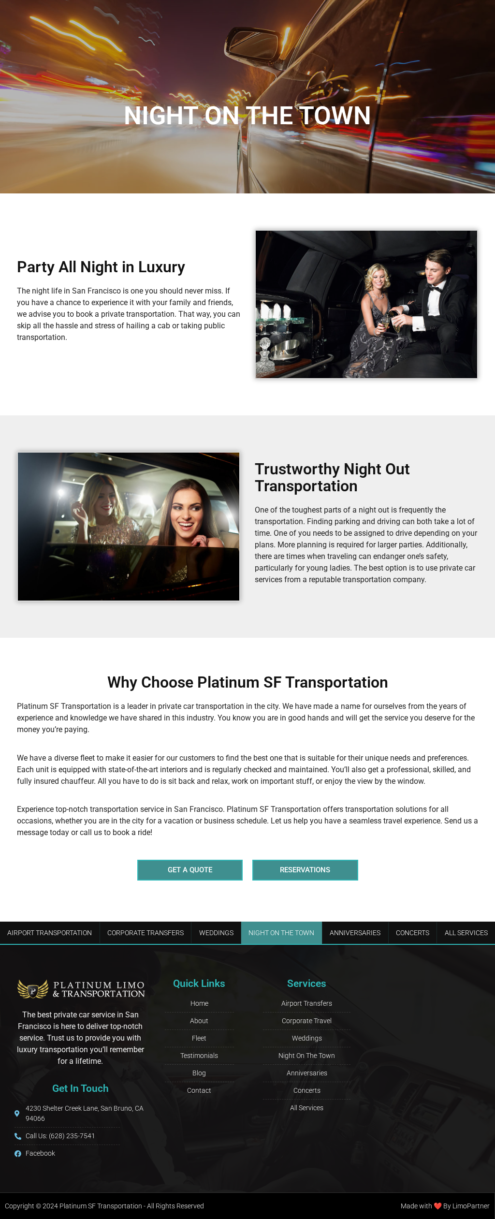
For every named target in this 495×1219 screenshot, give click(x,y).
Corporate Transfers (145, 933)
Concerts (412, 933)
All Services (466, 933)
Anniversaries (355, 933)
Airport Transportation (49, 933)
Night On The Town (281, 933)
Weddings (216, 933)
